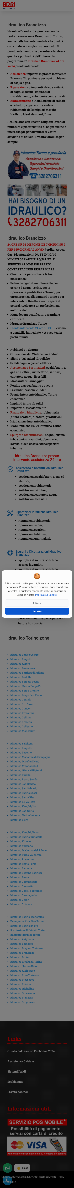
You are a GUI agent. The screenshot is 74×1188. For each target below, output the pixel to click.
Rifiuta (37, 603)
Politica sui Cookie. (46, 594)
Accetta (37, 611)
